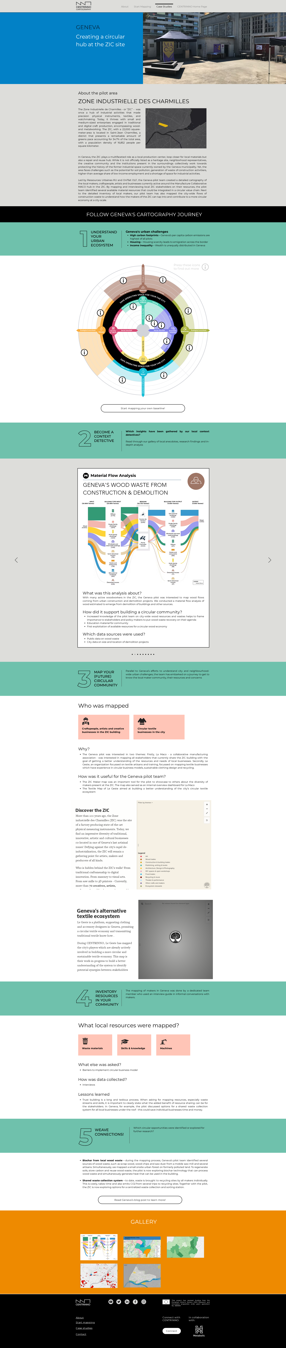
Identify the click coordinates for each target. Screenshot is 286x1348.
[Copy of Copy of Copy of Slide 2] (145, 654)
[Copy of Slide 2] (137, 654)
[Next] (269, 560)
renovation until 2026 (181, 508)
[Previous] (16, 560)
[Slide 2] (132, 654)
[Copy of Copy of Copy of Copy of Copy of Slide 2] (153, 654)
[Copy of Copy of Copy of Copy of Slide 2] (148, 654)
